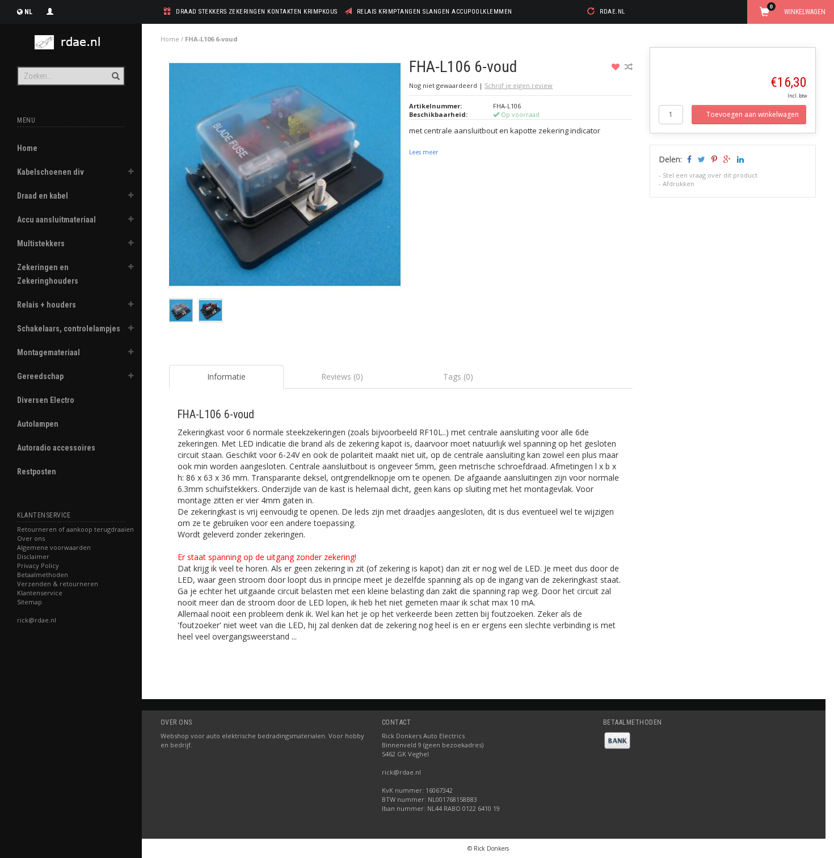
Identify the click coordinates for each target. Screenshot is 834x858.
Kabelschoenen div (50, 171)
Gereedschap (40, 376)
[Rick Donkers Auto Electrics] (71, 42)
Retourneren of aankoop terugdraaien (75, 529)
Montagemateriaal (48, 352)
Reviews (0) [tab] (342, 376)
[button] (131, 173)
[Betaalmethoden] (617, 739)
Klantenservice (39, 592)
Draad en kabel (42, 195)
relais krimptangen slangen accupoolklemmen (434, 11)
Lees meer (423, 152)
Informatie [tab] (226, 376)
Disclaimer (33, 556)
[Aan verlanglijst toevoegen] (617, 66)
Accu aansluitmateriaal (56, 219)
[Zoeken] (115, 69)
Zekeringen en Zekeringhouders (47, 274)
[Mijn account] (50, 10)
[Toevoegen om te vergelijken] (629, 66)
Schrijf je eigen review (519, 85)
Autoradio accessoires (56, 447)
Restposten (36, 471)
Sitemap (29, 602)
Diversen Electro (45, 400)
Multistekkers (41, 243)
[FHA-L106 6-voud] (285, 177)
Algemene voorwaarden (54, 547)
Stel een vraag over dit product (710, 175)
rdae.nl (612, 11)
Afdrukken (678, 183)
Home (27, 148)
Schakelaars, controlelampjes (68, 328)
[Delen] (688, 159)
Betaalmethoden (42, 574)
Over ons (31, 538)
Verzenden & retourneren (57, 583)
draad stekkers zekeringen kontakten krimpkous (257, 11)
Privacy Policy (38, 565)
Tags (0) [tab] (458, 376)
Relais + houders (46, 304)
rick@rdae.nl (36, 620)
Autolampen (37, 423)
